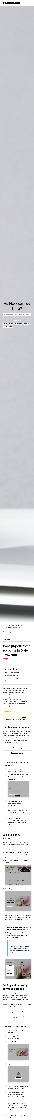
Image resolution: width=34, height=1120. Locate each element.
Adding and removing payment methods (16, 678)
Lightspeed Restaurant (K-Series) (12, 625)
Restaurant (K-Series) (12, 2)
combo (11, 323)
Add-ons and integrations (12, 627)
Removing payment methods (17, 1017)
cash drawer (18, 323)
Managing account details (12, 680)
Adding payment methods (17, 1012)
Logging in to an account (12, 675)
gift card (26, 323)
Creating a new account (12, 672)
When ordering (17, 748)
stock (5, 323)
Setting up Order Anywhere (13, 632)
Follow (5, 659)
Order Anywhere (9, 629)
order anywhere (8, 326)
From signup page (17, 753)
